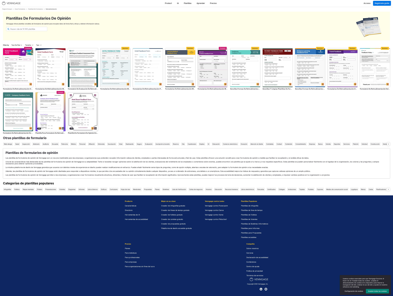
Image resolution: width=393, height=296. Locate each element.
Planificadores (381, 189)
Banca (320, 144)
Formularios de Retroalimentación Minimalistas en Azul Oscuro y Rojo (51, 89)
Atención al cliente (257, 144)
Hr (208, 144)
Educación (216, 144)
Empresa (312, 144)
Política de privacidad (254, 271)
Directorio (129, 210)
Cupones (320, 189)
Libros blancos (93, 189)
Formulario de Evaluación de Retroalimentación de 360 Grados (83, 89)
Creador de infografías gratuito (173, 206)
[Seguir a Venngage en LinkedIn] (261, 289)
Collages (282, 189)
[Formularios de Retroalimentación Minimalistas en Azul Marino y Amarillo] (180, 67)
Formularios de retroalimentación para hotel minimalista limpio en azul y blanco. (148, 89)
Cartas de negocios (196, 189)
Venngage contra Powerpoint (216, 206)
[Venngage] (259, 279)
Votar (121, 144)
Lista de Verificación (179, 189)
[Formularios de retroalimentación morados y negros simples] (213, 67)
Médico (73, 144)
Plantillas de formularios (35, 9)
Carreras (249, 253)
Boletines (166, 189)
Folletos (17, 189)
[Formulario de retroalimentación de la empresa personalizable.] (18, 111)
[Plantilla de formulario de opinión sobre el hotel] (83, 111)
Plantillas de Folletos (249, 215)
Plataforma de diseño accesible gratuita (176, 228)
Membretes (137, 189)
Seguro (139, 144)
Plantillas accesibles (248, 237)
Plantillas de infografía (249, 206)
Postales (311, 189)
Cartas (371, 189)
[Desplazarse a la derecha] (388, 144)
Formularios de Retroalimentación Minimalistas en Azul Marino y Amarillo (180, 89)
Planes (157, 189)
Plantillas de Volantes (249, 219)
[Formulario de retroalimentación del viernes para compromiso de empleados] (375, 67)
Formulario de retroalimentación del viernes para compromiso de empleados (375, 89)
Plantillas (187, 3)
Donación (244, 144)
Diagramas (71, 189)
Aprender (201, 3)
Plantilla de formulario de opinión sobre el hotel (83, 133)
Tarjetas (302, 189)
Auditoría (46, 144)
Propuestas (148, 189)
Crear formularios (20, 9)
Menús (363, 189)
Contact (279, 144)
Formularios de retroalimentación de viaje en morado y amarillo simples (342, 89)
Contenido (288, 144)
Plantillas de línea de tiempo (252, 210)
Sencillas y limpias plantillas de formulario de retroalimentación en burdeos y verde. (278, 89)
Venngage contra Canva (214, 210)
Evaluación (148, 144)
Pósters (39, 189)
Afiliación (92, 144)
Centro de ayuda (252, 266)
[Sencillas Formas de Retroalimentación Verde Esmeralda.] (245, 67)
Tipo (37, 45)
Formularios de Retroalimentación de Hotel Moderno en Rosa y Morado (18, 89)
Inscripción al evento (163, 144)
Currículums (114, 189)
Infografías (7, 189)
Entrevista (101, 144)
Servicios (346, 144)
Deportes (337, 144)
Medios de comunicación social (337, 189)
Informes (82, 189)
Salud (17, 144)
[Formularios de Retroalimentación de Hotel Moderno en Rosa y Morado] (18, 67)
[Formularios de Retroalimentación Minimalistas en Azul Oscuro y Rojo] (51, 67)
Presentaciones (50, 189)
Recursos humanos (231, 189)
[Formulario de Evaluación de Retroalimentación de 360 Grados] (83, 67)
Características (130, 206)
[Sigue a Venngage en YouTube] (266, 289)
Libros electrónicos (247, 189)
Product (168, 3)
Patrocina (64, 144)
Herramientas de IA (132, 215)
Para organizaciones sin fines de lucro (140, 266)
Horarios (209, 189)
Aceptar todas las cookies (377, 291)
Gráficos (104, 189)
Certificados (271, 189)
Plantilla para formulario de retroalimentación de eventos (51, 133)
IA (178, 3)
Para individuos (131, 253)
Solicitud (364, 144)
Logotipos (354, 189)
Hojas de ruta (125, 189)
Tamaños (28, 45)
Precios (213, 3)
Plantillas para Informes (250, 228)
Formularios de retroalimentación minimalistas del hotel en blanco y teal (115, 89)
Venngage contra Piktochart (216, 219)
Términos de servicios (254, 275)
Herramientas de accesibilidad (136, 219)
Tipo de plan (15, 45)
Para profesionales (132, 257)
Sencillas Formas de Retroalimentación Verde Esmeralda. (245, 89)
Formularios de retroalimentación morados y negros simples (213, 89)
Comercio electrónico (230, 144)
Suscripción (112, 144)
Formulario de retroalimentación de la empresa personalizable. (18, 133)
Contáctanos (251, 262)
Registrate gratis (382, 3)
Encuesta (55, 144)
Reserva (176, 144)
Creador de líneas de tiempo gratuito (175, 210)
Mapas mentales (28, 189)
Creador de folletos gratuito (172, 215)
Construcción (375, 144)
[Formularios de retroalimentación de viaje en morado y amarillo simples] (342, 67)
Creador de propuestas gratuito (173, 224)
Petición (355, 144)
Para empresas (131, 262)
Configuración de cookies (354, 291)
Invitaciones (292, 189)
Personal (82, 144)
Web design (8, 144)
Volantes (62, 189)
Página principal (7, 9)
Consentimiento (300, 144)
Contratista (269, 144)
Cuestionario (192, 144)
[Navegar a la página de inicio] (11, 3)
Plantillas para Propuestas (251, 233)
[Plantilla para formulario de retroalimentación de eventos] (51, 111)
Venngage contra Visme (214, 215)
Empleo (201, 144)
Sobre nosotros (252, 248)
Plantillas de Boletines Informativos (254, 224)
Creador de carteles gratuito (172, 219)
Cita (183, 144)
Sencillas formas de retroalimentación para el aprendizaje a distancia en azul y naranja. (310, 89)
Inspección (26, 144)
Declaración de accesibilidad (257, 257)
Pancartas (260, 189)
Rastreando (130, 144)
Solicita (328, 144)
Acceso (367, 3)
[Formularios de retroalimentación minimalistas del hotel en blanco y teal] (115, 67)
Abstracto (36, 144)
